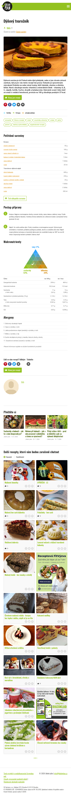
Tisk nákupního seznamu (15, 198)
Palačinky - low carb (45, 512)
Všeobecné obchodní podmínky (14, 781)
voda (5, 165)
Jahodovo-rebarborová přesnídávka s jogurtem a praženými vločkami (19, 711)
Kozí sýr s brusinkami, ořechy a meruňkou (17, 679)
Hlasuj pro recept (12, 97)
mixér (29, 120)
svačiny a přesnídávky (20, 125)
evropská (8, 120)
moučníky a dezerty (40, 120)
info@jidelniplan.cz (60, 773)
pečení (7, 125)
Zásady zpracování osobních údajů (15, 779)
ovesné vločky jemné (10, 149)
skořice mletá (8, 184)
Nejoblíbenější (20, 457)
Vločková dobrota (11, 542)
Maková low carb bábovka (15, 512)
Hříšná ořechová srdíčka (14, 647)
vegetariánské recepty (37, 125)
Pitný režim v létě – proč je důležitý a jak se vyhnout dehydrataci (56, 434)
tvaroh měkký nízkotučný (11, 176)
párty (59, 120)
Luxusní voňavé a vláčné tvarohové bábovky (50, 544)
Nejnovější (9, 457)
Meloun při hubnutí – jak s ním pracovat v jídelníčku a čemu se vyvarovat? (35, 434)
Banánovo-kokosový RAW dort (49, 677)
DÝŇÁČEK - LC (42, 482)
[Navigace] (68, 6)
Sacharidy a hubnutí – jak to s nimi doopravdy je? (13, 432)
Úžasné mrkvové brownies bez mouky (51, 742)
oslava (52, 120)
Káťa (8, 28)
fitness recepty (19, 120)
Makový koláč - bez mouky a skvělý (18, 574)
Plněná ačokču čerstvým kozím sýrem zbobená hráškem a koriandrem (17, 745)
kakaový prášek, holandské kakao (14, 157)
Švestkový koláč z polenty (47, 647)
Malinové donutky (11, 482)
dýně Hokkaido (8, 172)
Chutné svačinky (21, 31)
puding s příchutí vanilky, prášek (14, 180)
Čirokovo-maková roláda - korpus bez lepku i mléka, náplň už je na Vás (19, 617)
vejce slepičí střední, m (11, 153)
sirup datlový (8, 161)
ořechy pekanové (9, 146)
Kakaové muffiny (43, 615)
